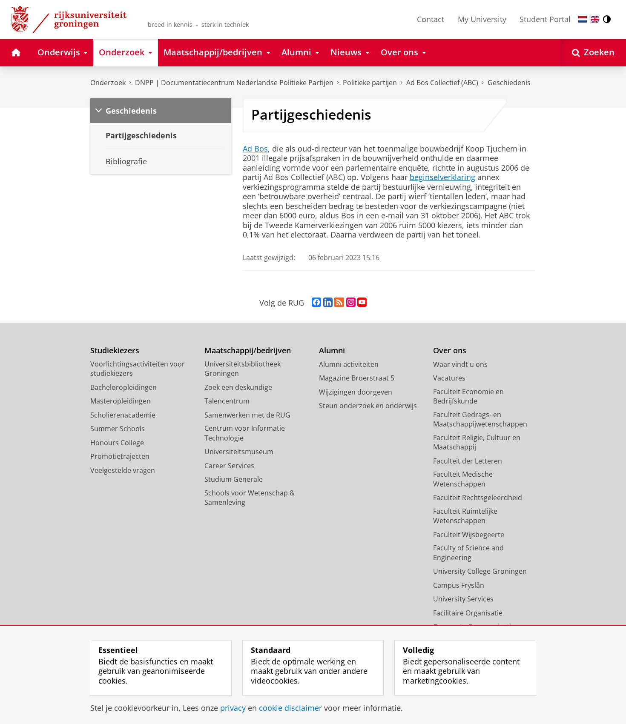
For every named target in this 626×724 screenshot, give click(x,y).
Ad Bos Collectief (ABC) (442, 82)
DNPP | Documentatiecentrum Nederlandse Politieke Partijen (234, 82)
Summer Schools (117, 428)
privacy (233, 708)
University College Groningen (480, 571)
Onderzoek (108, 82)
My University (482, 19)
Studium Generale (233, 479)
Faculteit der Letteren (467, 461)
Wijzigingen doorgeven (355, 392)
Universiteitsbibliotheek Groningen (242, 368)
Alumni (332, 350)
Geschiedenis (509, 82)
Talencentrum (227, 401)
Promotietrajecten (119, 456)
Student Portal (545, 19)
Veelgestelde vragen (122, 470)
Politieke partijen (370, 82)
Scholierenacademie (122, 415)
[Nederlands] (582, 19)
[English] (595, 19)
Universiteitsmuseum (238, 451)
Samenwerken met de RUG (247, 415)
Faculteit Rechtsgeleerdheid (477, 497)
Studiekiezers (114, 350)
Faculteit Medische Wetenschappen (463, 479)
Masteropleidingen (120, 401)
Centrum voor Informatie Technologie (244, 433)
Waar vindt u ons (460, 364)
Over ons (449, 350)
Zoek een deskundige (238, 387)
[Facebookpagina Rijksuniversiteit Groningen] (316, 303)
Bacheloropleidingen (123, 387)
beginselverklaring (442, 177)
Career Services (229, 465)
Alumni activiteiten (349, 364)
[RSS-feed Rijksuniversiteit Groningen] (339, 303)
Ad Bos (255, 149)
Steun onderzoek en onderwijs (368, 405)
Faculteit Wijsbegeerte (468, 534)
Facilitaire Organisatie (468, 613)
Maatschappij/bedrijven (247, 350)
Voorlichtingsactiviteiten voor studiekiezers (137, 368)
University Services (463, 599)
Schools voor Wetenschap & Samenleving (249, 497)
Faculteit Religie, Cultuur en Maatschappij (476, 442)
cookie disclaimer (290, 708)
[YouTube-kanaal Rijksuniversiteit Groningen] (362, 303)
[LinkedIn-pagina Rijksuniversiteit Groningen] (328, 303)
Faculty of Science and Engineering (468, 552)
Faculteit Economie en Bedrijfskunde (468, 396)
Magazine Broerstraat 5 (356, 378)
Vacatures (449, 378)
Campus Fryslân (458, 585)
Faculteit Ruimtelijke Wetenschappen (465, 516)
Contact (430, 19)
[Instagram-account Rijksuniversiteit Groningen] (351, 303)
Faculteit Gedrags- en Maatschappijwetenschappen (480, 419)
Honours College (117, 442)
